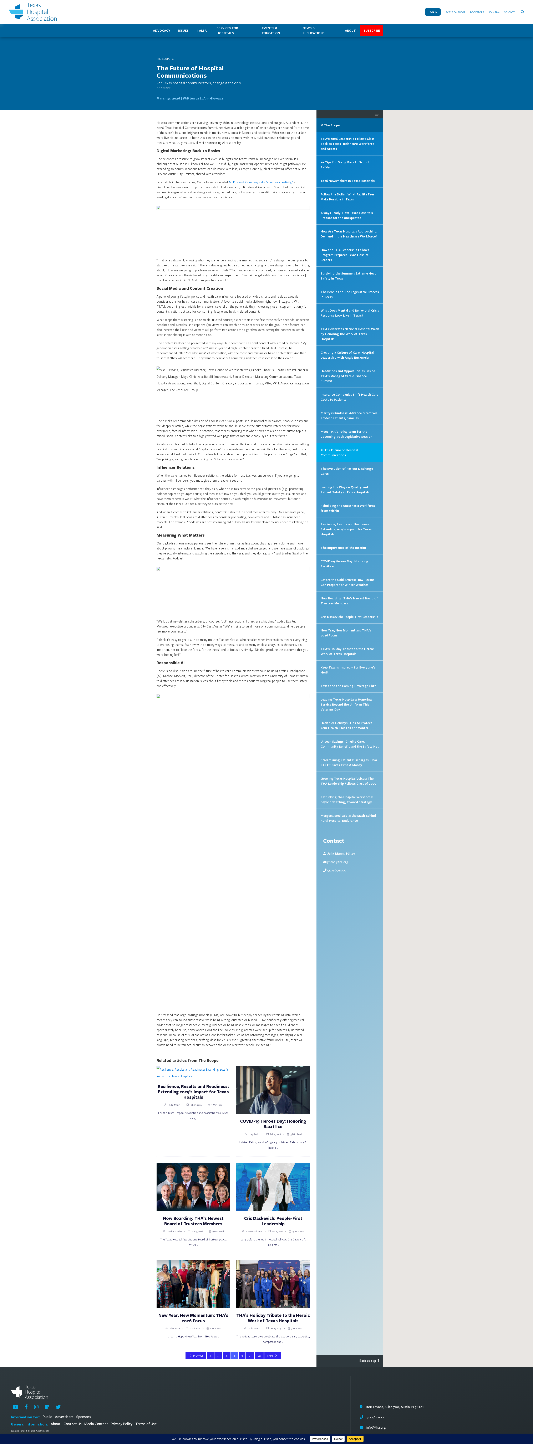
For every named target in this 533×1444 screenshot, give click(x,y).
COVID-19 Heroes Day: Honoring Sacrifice (273, 1123)
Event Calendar (456, 12)
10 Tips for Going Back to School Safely (345, 164)
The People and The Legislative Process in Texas (350, 294)
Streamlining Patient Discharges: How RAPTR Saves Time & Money (349, 762)
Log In (432, 12)
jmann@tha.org (337, 862)
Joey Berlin (254, 1134)
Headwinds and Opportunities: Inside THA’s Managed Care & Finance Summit (348, 376)
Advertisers (64, 1417)
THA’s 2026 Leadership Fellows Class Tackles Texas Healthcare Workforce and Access (347, 144)
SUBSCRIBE (372, 30)
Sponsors (83, 1417)
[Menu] (377, 114)
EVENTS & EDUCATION (271, 30)
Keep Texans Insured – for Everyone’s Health (348, 669)
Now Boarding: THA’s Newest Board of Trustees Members (193, 1221)
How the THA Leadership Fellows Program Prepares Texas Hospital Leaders (345, 255)
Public (47, 1417)
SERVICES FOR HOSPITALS (227, 30)
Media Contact (96, 1424)
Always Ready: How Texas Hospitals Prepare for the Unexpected (347, 215)
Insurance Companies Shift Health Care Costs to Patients (349, 396)
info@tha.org (376, 1427)
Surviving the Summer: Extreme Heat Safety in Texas (348, 275)
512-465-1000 (336, 870)
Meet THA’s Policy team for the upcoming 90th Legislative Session (346, 434)
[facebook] (26, 1407)
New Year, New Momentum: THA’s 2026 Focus (193, 1317)
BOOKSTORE (477, 12)
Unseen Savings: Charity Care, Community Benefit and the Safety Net (350, 743)
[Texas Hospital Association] (34, 12)
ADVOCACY (161, 30)
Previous (198, 1355)
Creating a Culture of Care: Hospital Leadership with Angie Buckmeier (347, 354)
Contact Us (73, 1424)
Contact (509, 12)
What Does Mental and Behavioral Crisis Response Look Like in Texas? (350, 312)
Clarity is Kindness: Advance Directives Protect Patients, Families (349, 415)
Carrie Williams (254, 1231)
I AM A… (203, 30)
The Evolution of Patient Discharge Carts (347, 471)
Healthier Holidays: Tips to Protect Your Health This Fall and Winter (346, 725)
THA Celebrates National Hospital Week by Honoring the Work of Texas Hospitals (350, 334)
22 (259, 1355)
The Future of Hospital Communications (190, 72)
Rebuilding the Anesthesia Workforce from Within (348, 508)
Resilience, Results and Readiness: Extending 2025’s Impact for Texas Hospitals (193, 1091)
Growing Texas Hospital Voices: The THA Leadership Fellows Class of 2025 (348, 780)
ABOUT (350, 30)
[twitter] (58, 1407)
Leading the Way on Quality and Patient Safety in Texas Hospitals (345, 489)
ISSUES (183, 30)
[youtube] (15, 1407)
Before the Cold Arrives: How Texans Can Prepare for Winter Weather (347, 582)
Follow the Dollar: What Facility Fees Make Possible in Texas (347, 196)
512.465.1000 (375, 1417)
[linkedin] (47, 1407)
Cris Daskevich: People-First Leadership (273, 1221)
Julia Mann (174, 1104)
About (56, 1424)
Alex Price (175, 1328)
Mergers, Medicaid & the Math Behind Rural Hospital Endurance (348, 818)
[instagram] (36, 1407)
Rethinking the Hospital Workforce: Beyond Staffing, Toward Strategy (347, 799)
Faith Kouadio (174, 1231)
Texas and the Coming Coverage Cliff (348, 686)
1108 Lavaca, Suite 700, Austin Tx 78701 (394, 1407)
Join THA (494, 12)
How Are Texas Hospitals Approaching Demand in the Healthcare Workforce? (349, 233)
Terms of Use (146, 1424)
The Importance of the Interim (343, 548)
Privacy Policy (121, 1424)
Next (270, 1355)
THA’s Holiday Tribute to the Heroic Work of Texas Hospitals (273, 1317)
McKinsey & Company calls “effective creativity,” (261, 182)
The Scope (163, 58)
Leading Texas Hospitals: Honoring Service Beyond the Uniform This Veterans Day (346, 704)
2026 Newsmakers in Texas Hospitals (348, 181)
